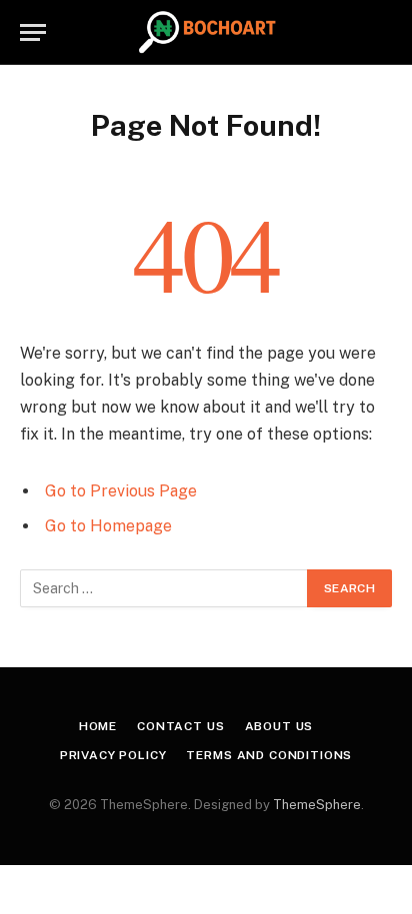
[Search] (383, 32)
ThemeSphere (317, 804)
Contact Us (180, 726)
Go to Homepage (108, 525)
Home (98, 726)
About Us (279, 726)
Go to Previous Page (121, 490)
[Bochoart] (206, 32)
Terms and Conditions (269, 755)
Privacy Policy (113, 755)
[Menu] (33, 32)
